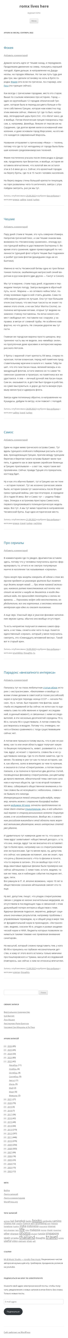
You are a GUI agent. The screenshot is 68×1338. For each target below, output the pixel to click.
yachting (38, 523)
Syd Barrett (9, 1015)
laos (17, 1230)
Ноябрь (13, 1069)
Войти (7, 1190)
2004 (9, 1163)
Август (12, 1080)
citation (19, 1223)
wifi (34, 1241)
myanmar (57, 1230)
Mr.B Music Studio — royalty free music (22, 1259)
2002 (9, 1171)
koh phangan (9, 1230)
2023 (9, 1057)
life (22, 1229)
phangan (14, 1233)
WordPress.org (11, 1201)
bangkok (20, 1221)
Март (11, 1091)
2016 (9, 1118)
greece (16, 199)
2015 (9, 1122)
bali (12, 1220)
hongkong (8, 1226)
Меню (34, 21)
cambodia (47, 1221)
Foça (6, 85)
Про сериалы (14, 543)
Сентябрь (14, 1076)
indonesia (33, 1226)
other (7, 1233)
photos (25, 1233)
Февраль (13, 1095)
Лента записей (11, 1194)
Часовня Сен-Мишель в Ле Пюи (19, 1027)
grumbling (18, 652)
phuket (34, 1234)
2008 (9, 1148)
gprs (33, 1223)
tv (34, 652)
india (23, 1226)
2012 (9, 1133)
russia (41, 1233)
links (27, 1230)
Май (11, 1087)
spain (7, 1238)
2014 (9, 1125)
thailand (27, 1237)
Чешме (9, 219)
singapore (52, 1233)
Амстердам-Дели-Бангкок (16, 1023)
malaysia (35, 1230)
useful (7, 1241)
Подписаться (13, 1311)
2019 (9, 1106)
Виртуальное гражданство (17, 1012)
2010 (9, 1141)
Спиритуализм (33, 808)
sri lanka (15, 1238)
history (54, 1223)
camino (56, 1221)
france (26, 1223)
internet (52, 1226)
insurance (43, 1226)
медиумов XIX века (20, 805)
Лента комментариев (14, 1198)
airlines (7, 1221)
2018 (9, 1110)
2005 (9, 1160)
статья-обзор (50, 687)
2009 (9, 1144)
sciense (16, 972)
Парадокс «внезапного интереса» (30, 672)
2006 (9, 1156)
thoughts (28, 652)
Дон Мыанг (9, 1019)
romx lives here (34, 6)
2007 (9, 1152)
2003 (9, 1167)
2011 (9, 1137)
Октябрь (13, 1072)
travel (29, 199)
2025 (9, 1050)
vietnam (22, 1241)
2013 (9, 1129)
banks (28, 1221)
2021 (9, 1099)
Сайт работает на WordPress (17, 1332)
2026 (9, 1046)
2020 (9, 1103)
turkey (36, 199)
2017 (9, 1114)
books (37, 1220)
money (43, 1230)
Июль (12, 1084)
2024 (9, 1053)
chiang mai (9, 1223)
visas (29, 1241)
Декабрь (13, 1065)
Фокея (8, 48)
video (15, 1241)
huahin (16, 1226)
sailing (23, 199)
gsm (49, 1223)
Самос (8, 432)
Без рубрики (53, 195)
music (50, 1230)
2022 (9, 1061)
